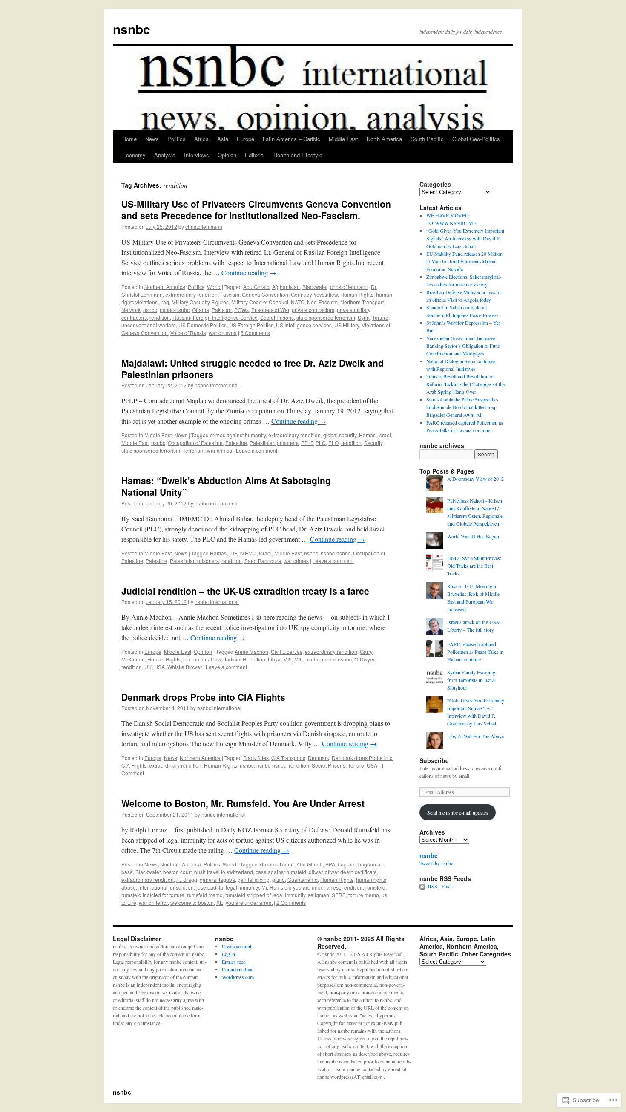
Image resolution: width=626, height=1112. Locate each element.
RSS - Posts (440, 886)
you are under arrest (249, 902)
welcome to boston (192, 902)
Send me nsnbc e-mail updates (457, 812)
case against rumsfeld (281, 871)
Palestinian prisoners (274, 442)
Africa (201, 139)
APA (330, 864)
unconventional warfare (148, 325)
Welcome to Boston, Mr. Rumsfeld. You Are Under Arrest (243, 803)
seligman (318, 894)
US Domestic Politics (202, 325)
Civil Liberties (286, 651)
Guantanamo (302, 879)
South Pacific (427, 139)
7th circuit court (276, 864)
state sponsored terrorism (325, 317)
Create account (236, 946)
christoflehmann (203, 226)
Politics (176, 139)
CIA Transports (288, 757)
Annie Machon (251, 651)
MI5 (287, 659)
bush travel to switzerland (223, 871)
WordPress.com (238, 976)
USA (159, 666)
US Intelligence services (304, 325)
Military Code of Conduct (259, 302)
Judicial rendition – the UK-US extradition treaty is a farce (245, 590)
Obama (200, 309)
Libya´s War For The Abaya (475, 736)
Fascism (229, 294)
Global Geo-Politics (476, 139)
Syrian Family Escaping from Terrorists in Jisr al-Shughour (472, 680)
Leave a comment (256, 450)
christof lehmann (349, 286)
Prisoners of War (270, 309)
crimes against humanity (238, 435)
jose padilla (209, 887)
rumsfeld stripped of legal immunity (265, 894)
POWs (241, 309)
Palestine (236, 442)
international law (202, 659)
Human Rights (356, 294)
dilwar (315, 871)
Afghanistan (286, 286)
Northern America (164, 286)
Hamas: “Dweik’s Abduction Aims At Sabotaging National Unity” (226, 486)
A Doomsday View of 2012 (475, 478)
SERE (339, 894)
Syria (364, 317)
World (214, 286)
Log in (228, 953)
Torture (380, 317)
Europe (245, 139)
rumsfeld (375, 887)
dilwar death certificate (351, 871)
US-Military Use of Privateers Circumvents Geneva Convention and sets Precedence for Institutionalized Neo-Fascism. (256, 209)
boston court (177, 871)
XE (219, 902)
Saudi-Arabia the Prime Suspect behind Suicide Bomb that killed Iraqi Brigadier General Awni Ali (462, 407)
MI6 (298, 659)
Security (373, 442)
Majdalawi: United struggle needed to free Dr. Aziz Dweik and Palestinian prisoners (252, 368)
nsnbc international (217, 385)
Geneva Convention (265, 294)
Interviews (196, 155)
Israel (384, 435)
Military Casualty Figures (200, 302)
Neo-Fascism (322, 302)
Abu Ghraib (256, 286)
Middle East (343, 139)
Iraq (164, 302)
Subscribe (434, 760)
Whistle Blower (184, 666)
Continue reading (248, 272)
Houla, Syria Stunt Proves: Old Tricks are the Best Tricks (474, 566)
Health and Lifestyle (297, 155)
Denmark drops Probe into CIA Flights (203, 696)
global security (339, 435)
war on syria (223, 332)
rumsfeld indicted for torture (152, 894)
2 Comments (291, 902)
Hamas (367, 435)
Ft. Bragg (186, 879)
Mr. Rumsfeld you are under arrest (300, 887)
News (152, 139)
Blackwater (314, 286)
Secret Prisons (277, 317)
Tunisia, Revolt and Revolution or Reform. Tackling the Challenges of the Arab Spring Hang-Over (465, 384)
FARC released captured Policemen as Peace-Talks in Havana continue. (475, 652)
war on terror (153, 902)
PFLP (307, 442)
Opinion (227, 155)
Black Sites (256, 757)
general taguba (217, 879)
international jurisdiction (166, 887)
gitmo (278, 879)
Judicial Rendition (244, 659)
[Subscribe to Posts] (422, 886)
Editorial (255, 155)
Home (129, 139)
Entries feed (234, 961)
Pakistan (222, 309)
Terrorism (193, 450)
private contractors (313, 309)
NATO (297, 302)
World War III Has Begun (473, 536)
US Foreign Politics (251, 325)
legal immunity (242, 887)
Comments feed (237, 969)
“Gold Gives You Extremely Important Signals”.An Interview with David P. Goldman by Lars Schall (465, 238)
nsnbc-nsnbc (175, 309)
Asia (222, 139)
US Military (346, 325)
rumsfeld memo (205, 894)
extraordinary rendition (191, 294)
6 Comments (255, 332)
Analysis (164, 155)
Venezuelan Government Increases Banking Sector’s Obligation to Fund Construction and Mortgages (463, 346)
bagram (347, 864)
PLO (333, 442)
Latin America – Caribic (291, 139)
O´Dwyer (364, 659)
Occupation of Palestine (195, 442)
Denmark (318, 757)
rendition (159, 317)
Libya (274, 659)
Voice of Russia (188, 332)
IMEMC (247, 553)
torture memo (363, 894)
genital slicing (254, 879)
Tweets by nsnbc (436, 863)
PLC (321, 442)
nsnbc (131, 29)
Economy (134, 155)
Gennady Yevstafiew (314, 294)
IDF (233, 553)
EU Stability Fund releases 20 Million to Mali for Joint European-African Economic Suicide (464, 261)
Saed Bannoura (262, 560)
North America (384, 139)
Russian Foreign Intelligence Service (215, 317)
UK (148, 666)
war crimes (219, 450)
